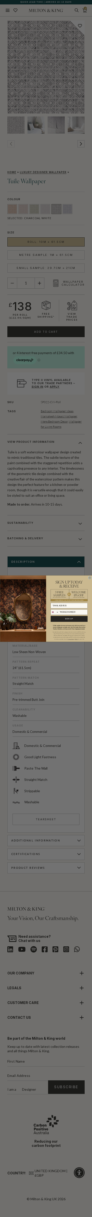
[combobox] (54, 612)
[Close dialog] (89, 577)
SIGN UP (69, 619)
